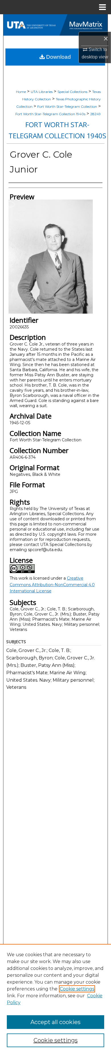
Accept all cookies (55, 1022)
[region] (55, 999)
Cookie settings (77, 989)
